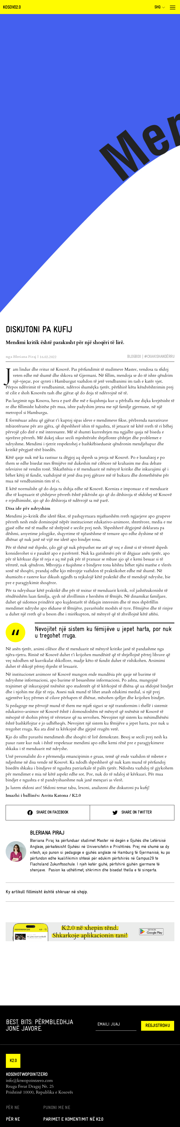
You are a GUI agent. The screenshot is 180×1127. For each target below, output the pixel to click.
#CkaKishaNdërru (159, 357)
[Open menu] (172, 7)
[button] (13, 1061)
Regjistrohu (157, 1025)
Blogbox (134, 357)
